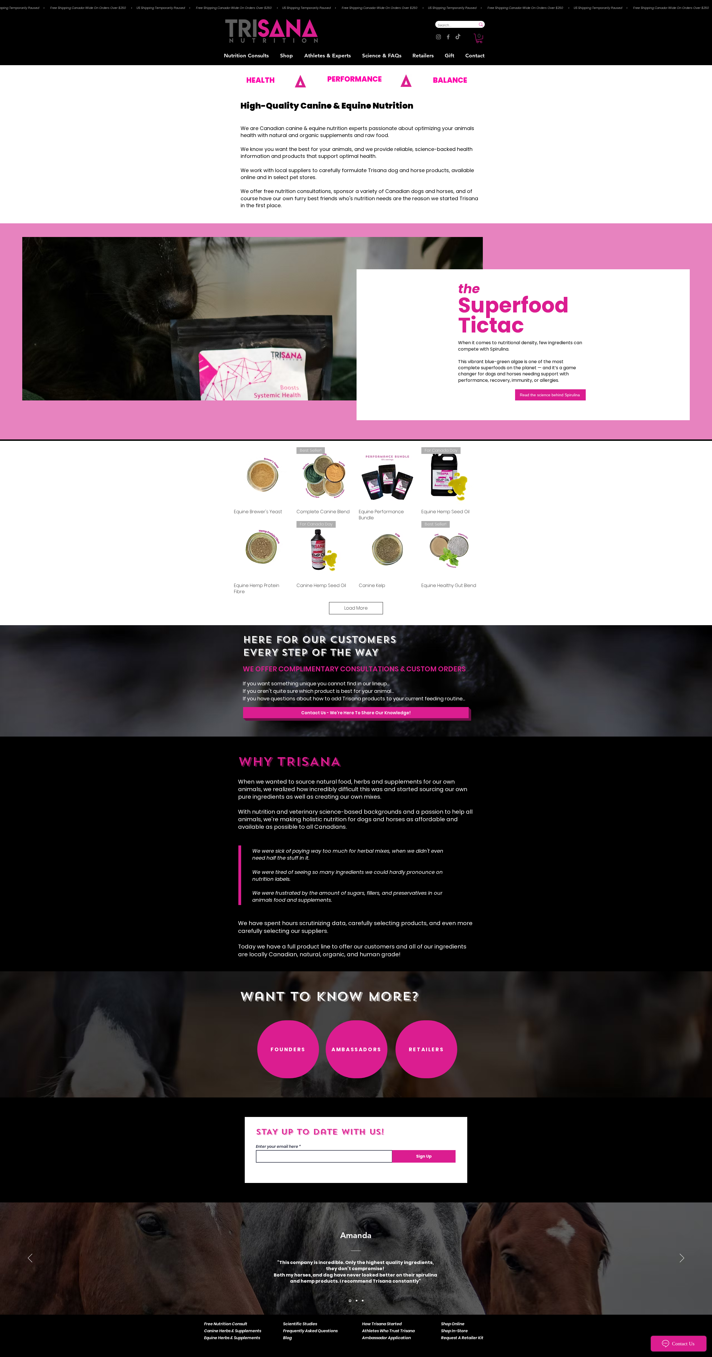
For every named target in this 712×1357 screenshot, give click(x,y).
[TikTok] (458, 37)
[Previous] (30, 1258)
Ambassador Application (386, 1338)
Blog (287, 1338)
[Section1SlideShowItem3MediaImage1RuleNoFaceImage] (363, 1301)
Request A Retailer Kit (462, 1338)
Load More (356, 608)
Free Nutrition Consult (225, 1324)
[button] (479, 38)
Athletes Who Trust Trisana (388, 1331)
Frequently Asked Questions (310, 1331)
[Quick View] (262, 475)
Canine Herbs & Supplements (232, 1331)
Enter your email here (277, 1146)
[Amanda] (349, 1301)
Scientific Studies (300, 1324)
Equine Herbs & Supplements (232, 1338)
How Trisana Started (382, 1324)
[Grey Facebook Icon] (448, 37)
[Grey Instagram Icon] (438, 37)
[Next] (682, 1258)
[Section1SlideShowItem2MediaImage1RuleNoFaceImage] (356, 1300)
